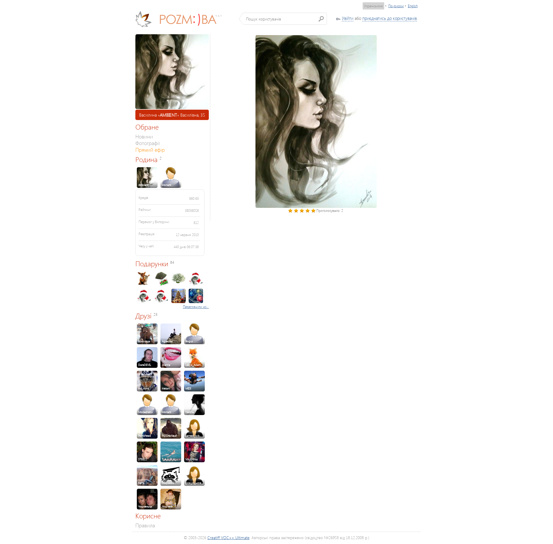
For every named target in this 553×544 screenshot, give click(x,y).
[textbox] (285, 19)
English (413, 6)
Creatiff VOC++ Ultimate (228, 537)
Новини (144, 136)
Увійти (347, 18)
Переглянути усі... (196, 307)
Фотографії (147, 143)
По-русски (396, 6)
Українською (373, 6)
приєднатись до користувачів (389, 18)
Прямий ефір (150, 149)
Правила (145, 525)
